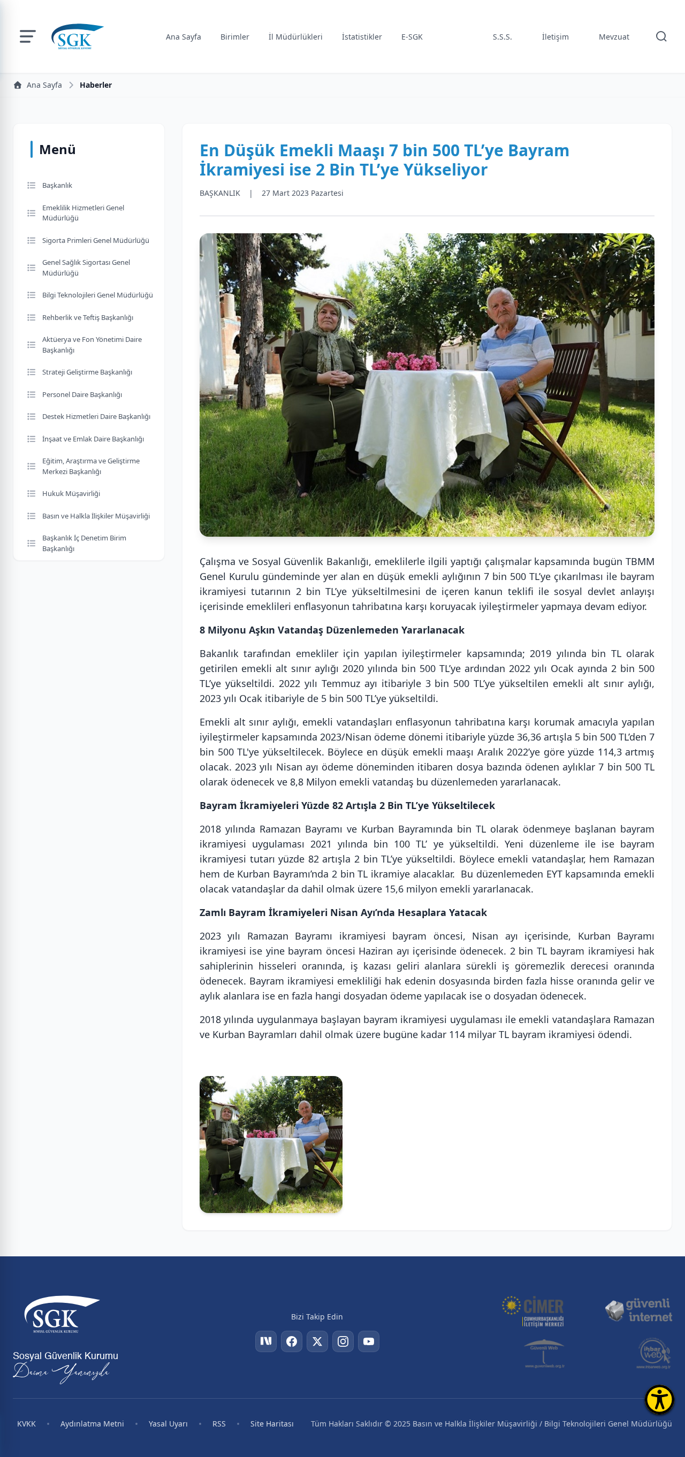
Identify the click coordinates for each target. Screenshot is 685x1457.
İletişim (555, 37)
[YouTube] (368, 1341)
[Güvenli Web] (545, 1353)
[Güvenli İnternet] (638, 1310)
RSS (219, 1423)
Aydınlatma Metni (92, 1423)
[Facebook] (291, 1341)
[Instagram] (343, 1341)
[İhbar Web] (653, 1353)
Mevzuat (614, 37)
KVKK (26, 1423)
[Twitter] (317, 1341)
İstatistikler (362, 37)
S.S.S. (502, 37)
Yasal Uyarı (168, 1423)
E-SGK (412, 37)
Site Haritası (272, 1423)
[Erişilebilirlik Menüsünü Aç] (659, 1399)
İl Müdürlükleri (296, 37)
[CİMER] (532, 1310)
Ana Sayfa (183, 37)
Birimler (234, 37)
